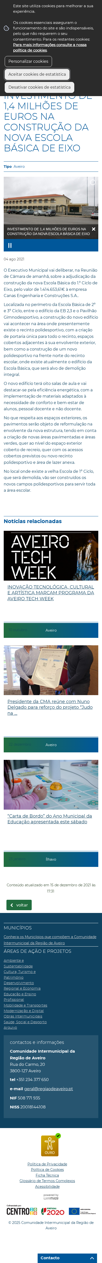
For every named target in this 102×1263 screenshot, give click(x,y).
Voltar (22, 905)
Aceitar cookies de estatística (37, 74)
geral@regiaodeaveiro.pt (48, 1088)
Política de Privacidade (47, 1164)
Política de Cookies (47, 1169)
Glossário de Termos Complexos (47, 1181)
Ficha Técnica (47, 1175)
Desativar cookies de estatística (39, 87)
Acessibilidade (47, 1186)
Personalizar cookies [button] (28, 61)
